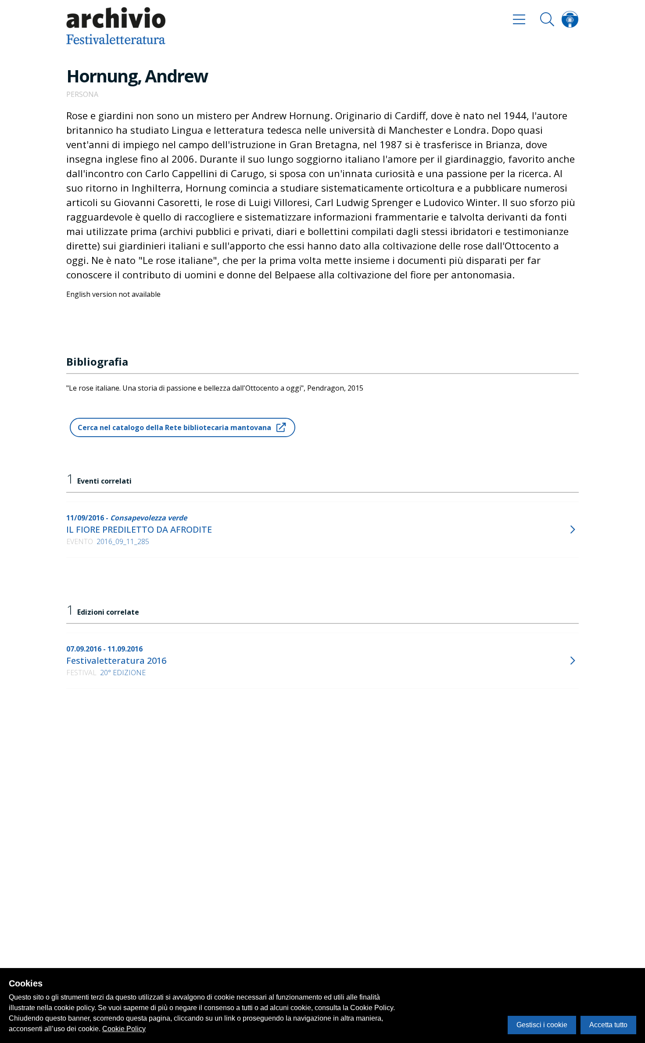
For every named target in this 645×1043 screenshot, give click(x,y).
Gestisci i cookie (541, 1025)
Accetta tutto (608, 1025)
